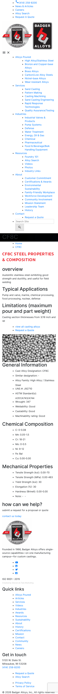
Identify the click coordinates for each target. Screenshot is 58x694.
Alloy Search (22, 13)
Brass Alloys (32, 71)
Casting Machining (35, 96)
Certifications (23, 630)
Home (18, 243)
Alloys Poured (23, 56)
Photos (29, 167)
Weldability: (21, 406)
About (18, 174)
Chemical (30, 138)
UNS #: (19, 388)
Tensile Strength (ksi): (27, 472)
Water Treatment (34, 131)
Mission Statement (35, 203)
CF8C (18, 246)
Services (20, 85)
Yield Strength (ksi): (26, 481)
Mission (19, 633)
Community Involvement (38, 199)
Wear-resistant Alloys (37, 81)
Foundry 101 (31, 156)
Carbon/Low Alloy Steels (39, 74)
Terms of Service (24, 686)
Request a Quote (34, 217)
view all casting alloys (27, 326)
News (18, 644)
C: (16, 429)
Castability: (21, 411)
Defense (29, 128)
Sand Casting (32, 89)
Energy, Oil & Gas (34, 135)
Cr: (17, 439)
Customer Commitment (38, 178)
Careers (19, 648)
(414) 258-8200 (11, 667)
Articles (19, 598)
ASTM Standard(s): (26, 393)
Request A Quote (24, 16)
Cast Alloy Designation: (28, 370)
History (29, 210)
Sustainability (22, 619)
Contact (19, 213)
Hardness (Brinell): (25, 491)
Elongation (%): (23, 486)
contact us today (11, 516)
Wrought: (20, 401)
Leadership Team (34, 206)
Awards (19, 612)
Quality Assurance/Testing (39, 110)
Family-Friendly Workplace (40, 192)
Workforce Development (38, 195)
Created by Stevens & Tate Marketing (17, 583)
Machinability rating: (26, 415)
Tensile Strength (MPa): (28, 477)
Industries (20, 113)
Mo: (17, 444)
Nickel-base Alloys (35, 78)
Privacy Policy (23, 682)
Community (21, 641)
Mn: (17, 434)
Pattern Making (33, 92)
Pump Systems (33, 124)
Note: (18, 496)
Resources (21, 153)
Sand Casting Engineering (39, 99)
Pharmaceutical (33, 142)
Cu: (17, 458)
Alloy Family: (22, 380)
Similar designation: (26, 375)
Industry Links (32, 170)
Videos (29, 163)
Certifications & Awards (38, 181)
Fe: (16, 453)
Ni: (16, 448)
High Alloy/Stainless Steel (39, 60)
